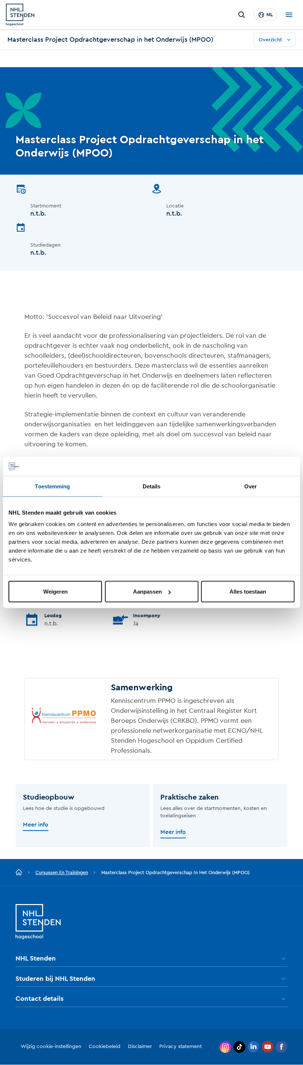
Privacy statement (180, 1046)
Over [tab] (250, 486)
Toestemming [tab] (52, 486)
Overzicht (270, 39)
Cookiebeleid (104, 1046)
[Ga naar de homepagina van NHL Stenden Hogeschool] (20, 15)
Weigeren (55, 591)
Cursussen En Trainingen (61, 872)
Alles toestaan (247, 591)
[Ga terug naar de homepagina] (19, 872)
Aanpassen (147, 591)
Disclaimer (140, 1046)
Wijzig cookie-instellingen (51, 1046)
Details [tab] (152, 486)
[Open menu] (289, 15)
